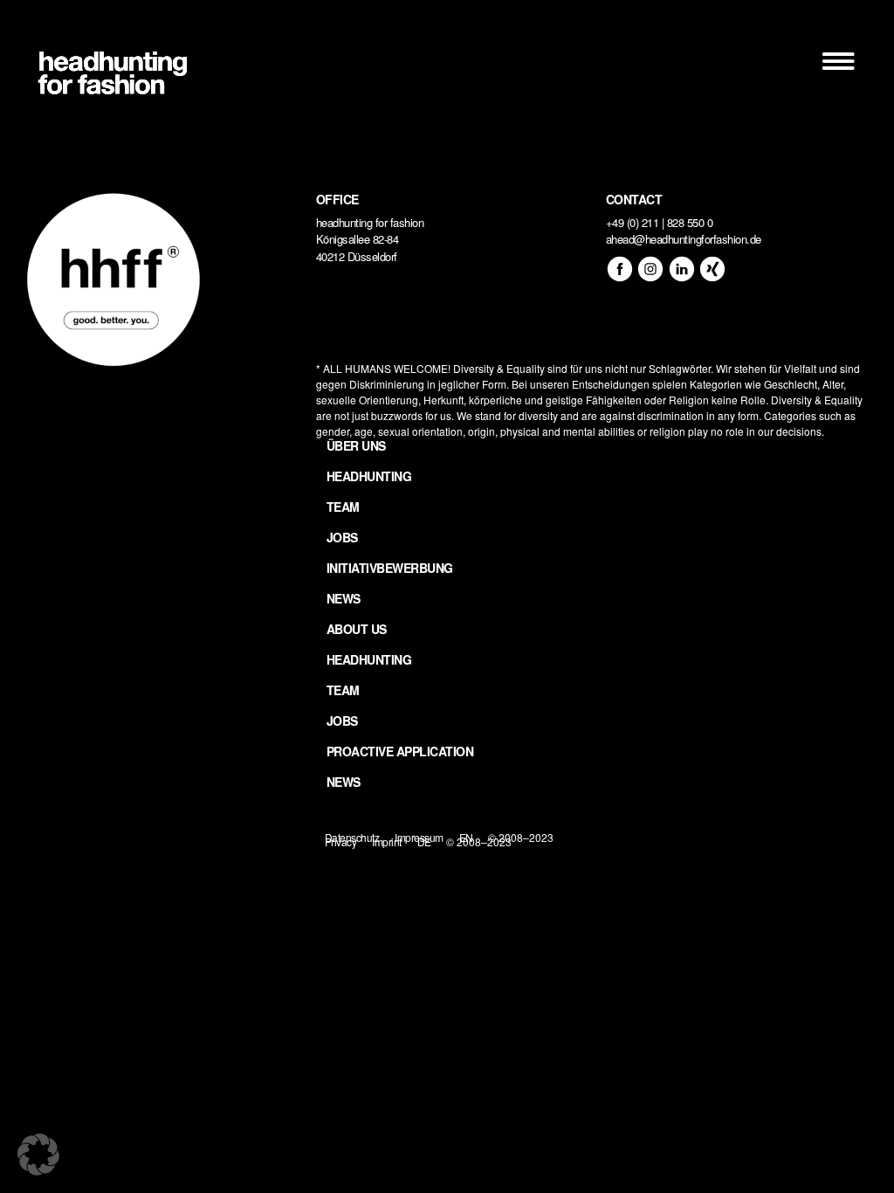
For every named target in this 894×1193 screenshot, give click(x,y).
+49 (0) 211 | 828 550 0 (659, 222)
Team (343, 506)
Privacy (341, 841)
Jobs (342, 537)
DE (424, 841)
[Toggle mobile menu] (840, 60)
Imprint (387, 841)
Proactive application (400, 751)
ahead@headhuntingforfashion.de (683, 239)
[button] (38, 1154)
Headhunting (369, 476)
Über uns (356, 445)
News (344, 598)
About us (357, 629)
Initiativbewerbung (390, 568)
